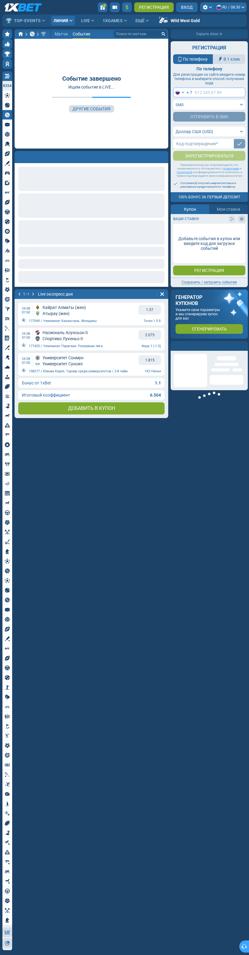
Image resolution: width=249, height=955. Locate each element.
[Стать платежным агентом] (115, 7)
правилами (231, 180)
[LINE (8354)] (20, 34)
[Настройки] (207, 7)
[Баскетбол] (32, 34)
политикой (185, 184)
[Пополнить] (127, 7)
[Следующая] (35, 155)
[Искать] (163, 34)
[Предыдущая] (19, 155)
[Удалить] (162, 155)
